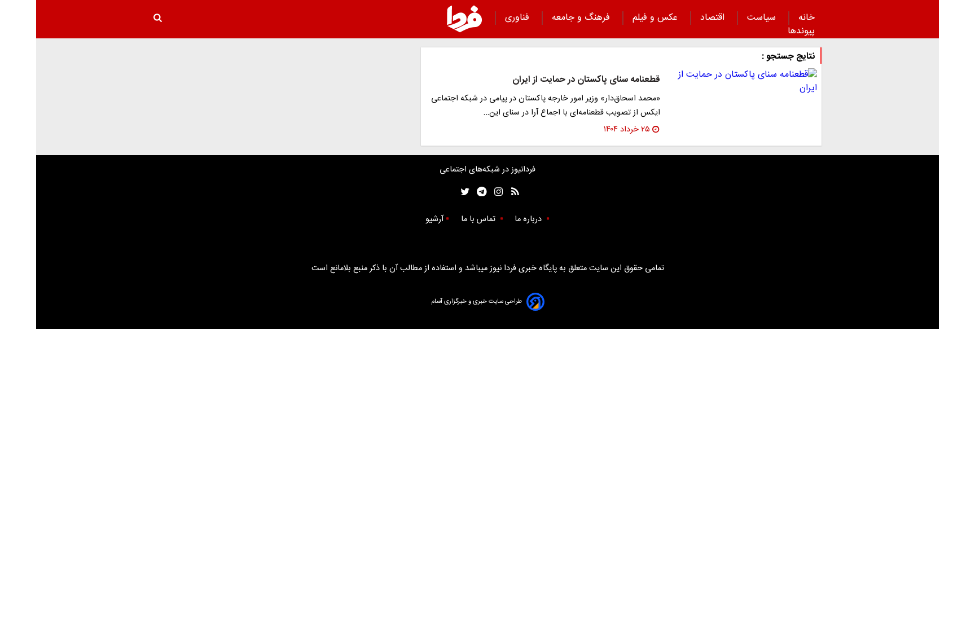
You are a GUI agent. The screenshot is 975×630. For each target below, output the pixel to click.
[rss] (511, 192)
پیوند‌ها (801, 31)
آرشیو (434, 219)
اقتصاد (713, 17)
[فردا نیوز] (464, 19)
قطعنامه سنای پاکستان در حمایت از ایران (586, 79)
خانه (806, 17)
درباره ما (529, 219)
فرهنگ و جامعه (582, 17)
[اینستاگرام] (495, 192)
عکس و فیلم (656, 17)
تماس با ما (479, 219)
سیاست (763, 17)
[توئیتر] (462, 192)
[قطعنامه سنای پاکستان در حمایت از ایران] (743, 81)
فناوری (518, 17)
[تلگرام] (478, 192)
